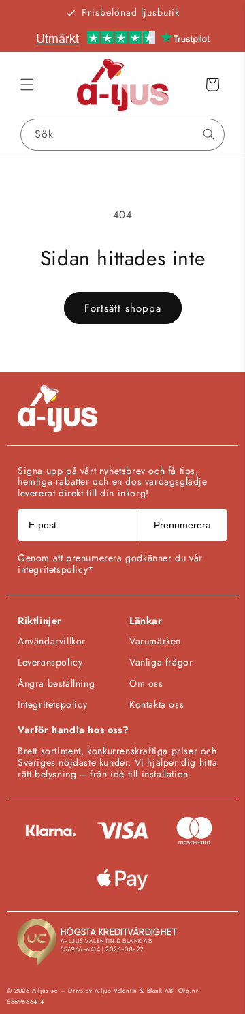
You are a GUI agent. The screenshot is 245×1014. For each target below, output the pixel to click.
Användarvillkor (52, 641)
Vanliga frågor (161, 662)
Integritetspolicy (52, 704)
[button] (27, 85)
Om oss (146, 683)
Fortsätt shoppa (122, 308)
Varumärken (155, 641)
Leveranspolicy (50, 662)
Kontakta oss (156, 704)
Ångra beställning (56, 683)
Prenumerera (182, 525)
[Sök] (209, 134)
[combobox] (122, 134)
